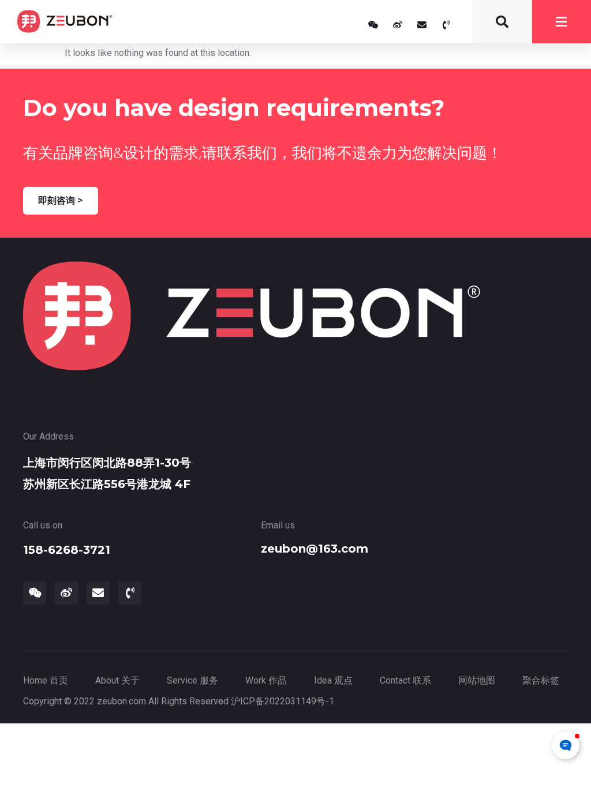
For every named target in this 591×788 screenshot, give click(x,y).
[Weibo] (397, 25)
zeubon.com (121, 701)
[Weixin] (373, 25)
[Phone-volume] (446, 25)
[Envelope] (422, 25)
